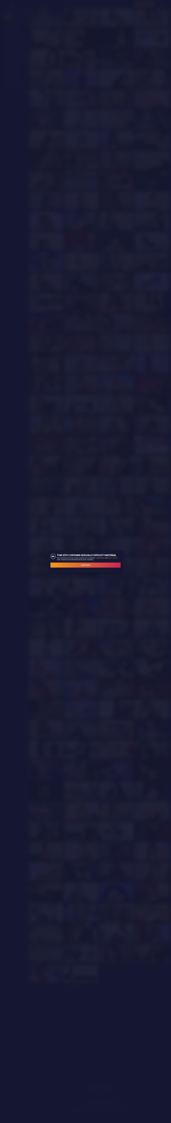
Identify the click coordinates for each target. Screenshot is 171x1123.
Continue (85, 565)
